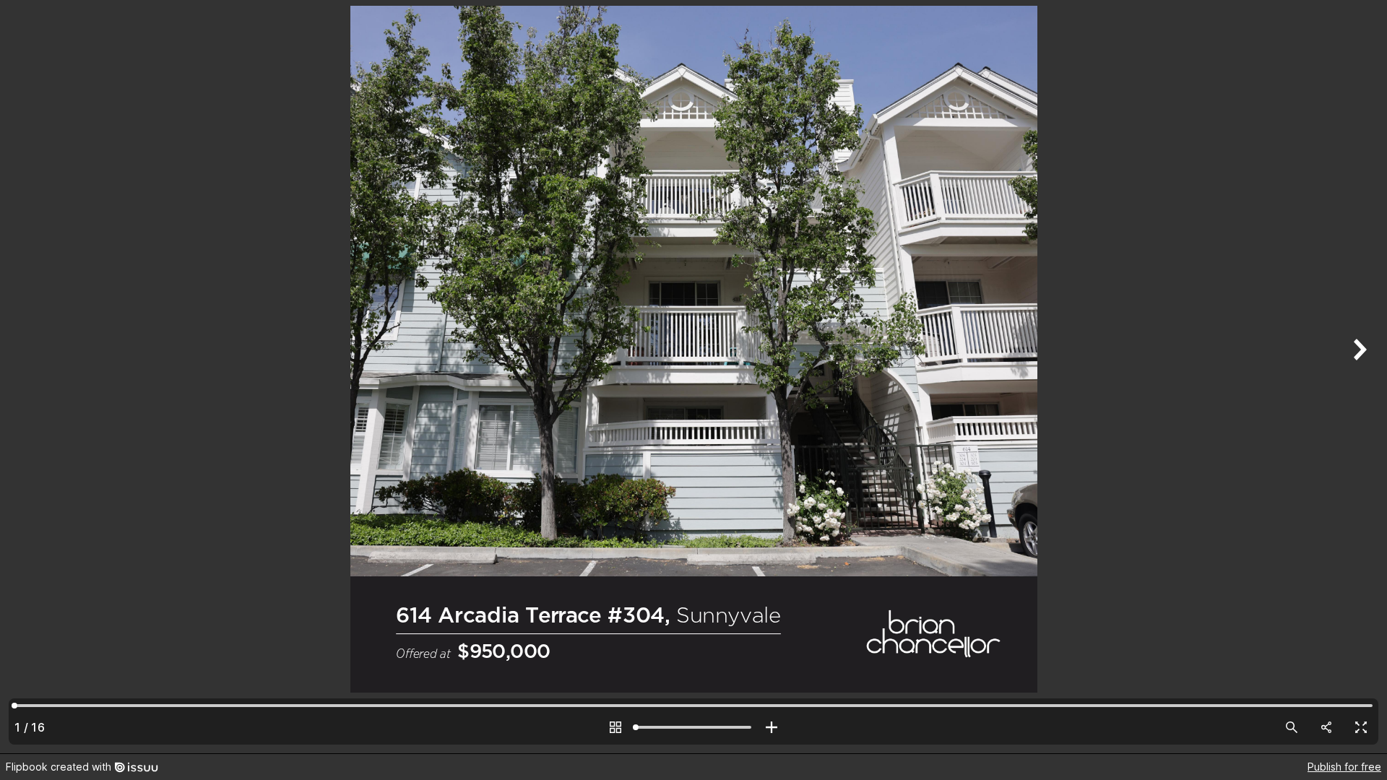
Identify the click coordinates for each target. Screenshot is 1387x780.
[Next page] (1358, 376)
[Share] (1326, 727)
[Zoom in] (771, 727)
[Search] (1291, 727)
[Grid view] (615, 727)
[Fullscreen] (1361, 727)
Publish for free (1344, 766)
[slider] (693, 727)
